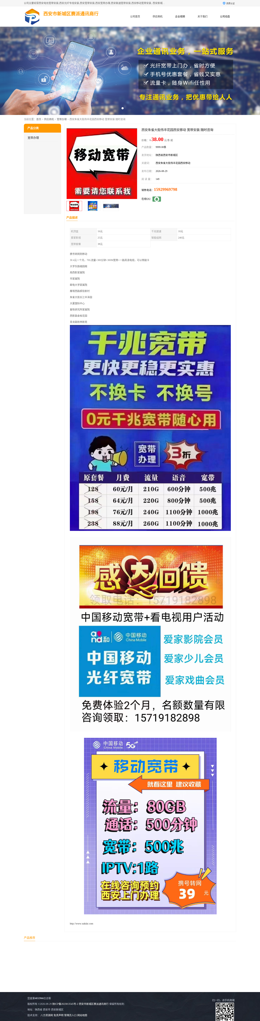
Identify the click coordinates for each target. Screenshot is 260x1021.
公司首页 (135, 16)
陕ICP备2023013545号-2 (65, 1004)
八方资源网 (47, 1015)
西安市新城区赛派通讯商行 (94, 1004)
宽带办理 (62, 119)
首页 (38, 119)
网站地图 (82, 1015)
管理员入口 (70, 1015)
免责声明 (58, 1015)
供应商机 (158, 16)
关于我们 (202, 16)
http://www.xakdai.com (81, 923)
